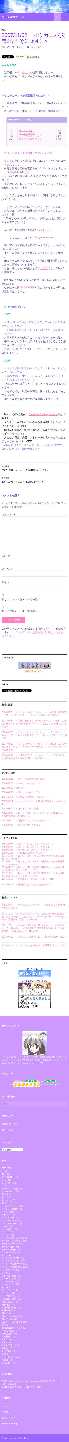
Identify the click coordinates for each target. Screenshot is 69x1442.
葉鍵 (4, 1354)
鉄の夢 (8, 160)
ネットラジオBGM (10, 1258)
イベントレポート (10, 1206)
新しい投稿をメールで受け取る (20, 611)
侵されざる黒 (25, 130)
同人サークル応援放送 (12, 1322)
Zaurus (5, 1194)
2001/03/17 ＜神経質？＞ (14, 788)
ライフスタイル (9, 1296)
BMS (4, 1168)
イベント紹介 (8, 1212)
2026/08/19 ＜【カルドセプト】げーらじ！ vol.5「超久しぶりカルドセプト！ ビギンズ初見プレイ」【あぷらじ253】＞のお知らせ (34, 735)
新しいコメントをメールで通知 (20, 599)
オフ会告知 (7, 1229)
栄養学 (5, 1348)
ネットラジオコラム (11, 1261)
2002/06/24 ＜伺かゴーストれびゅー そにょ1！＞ (27, 850)
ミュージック (8, 1290)
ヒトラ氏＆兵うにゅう (30, 136)
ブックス (6, 1273)
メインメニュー (65, 17)
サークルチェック (10, 1243)
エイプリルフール (10, 1223)
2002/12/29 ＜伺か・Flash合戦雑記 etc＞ (23, 779)
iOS (3, 1174)
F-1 (3, 1171)
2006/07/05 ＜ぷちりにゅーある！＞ (21, 783)
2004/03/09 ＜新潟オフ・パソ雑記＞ (21, 808)
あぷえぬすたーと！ (15, 17)
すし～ (22, 47)
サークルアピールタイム (13, 1238)
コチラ (59, 111)
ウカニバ (27, 72)
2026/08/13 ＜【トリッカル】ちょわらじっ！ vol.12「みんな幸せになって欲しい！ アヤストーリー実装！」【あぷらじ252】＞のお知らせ (34, 746)
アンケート (7, 1203)
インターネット (9, 1220)
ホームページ (8, 1284)
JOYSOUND (7, 1177)
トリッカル (7, 1255)
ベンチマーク (8, 1281)
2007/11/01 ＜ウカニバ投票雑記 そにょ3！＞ (25, 468)
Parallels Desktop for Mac (43, 414)
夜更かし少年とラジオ (30, 139)
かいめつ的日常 (27, 133)
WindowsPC (7, 1191)
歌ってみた (7, 1351)
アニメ (5, 1197)
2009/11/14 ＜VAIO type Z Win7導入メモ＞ (24, 853)
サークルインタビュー (12, 1241)
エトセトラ (7, 1226)
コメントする (35, 47)
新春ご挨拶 (7, 1333)
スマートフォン (9, 1252)
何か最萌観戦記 (9, 1307)
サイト (5, 582)
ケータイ (6, 1232)
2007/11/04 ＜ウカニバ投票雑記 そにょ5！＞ (25, 796)
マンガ (5, 1287)
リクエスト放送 (9, 1299)
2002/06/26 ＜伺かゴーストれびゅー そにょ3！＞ (27, 847)
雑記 (3, 30)
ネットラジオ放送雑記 (12, 1267)
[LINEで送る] (33, 56)
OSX (4, 1185)
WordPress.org (9, 1423)
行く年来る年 (8, 1357)
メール (7, 569)
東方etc (5, 1342)
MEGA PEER (27, 287)
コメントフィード (11, 1418)
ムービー (6, 1293)
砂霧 (27, 160)
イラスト (6, 1214)
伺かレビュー (8, 1302)
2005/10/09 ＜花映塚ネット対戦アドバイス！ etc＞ (28, 878)
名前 (6, 555)
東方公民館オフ (9, 1345)
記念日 (5, 1360)
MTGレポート (8, 1183)
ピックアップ (8, 1270)
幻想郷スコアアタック (12, 1328)
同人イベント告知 (10, 1316)
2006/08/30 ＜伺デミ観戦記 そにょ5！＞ (23, 825)
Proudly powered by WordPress (15, 1438)
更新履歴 (6, 1336)
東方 (4, 1339)
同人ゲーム (7, 1319)
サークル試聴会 (9, 1249)
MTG (4, 1180)
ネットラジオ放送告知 (12, 1264)
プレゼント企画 (9, 1278)
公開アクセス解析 (32, 1386)
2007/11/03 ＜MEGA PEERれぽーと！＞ (23, 480)
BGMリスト (7, 1124)
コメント (8, 514)
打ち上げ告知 (8, 1331)
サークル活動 (8, 1246)
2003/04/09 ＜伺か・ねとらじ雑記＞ (21, 792)
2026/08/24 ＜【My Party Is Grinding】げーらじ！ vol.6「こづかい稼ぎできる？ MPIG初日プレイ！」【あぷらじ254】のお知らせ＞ (34, 723)
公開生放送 (7, 1310)
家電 (4, 1325)
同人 (4, 1313)
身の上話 (6, 1363)
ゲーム (5, 1235)
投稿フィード (8, 1412)
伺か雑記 (6, 1304)
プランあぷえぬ (9, 1275)
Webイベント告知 (10, 1188)
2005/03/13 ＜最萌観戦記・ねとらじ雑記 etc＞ (26, 884)
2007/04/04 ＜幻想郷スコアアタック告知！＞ (25, 820)
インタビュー (8, 1217)
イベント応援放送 (10, 1209)
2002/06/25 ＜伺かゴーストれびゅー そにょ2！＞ (27, 844)
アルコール (7, 1200)
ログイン (6, 1406)
